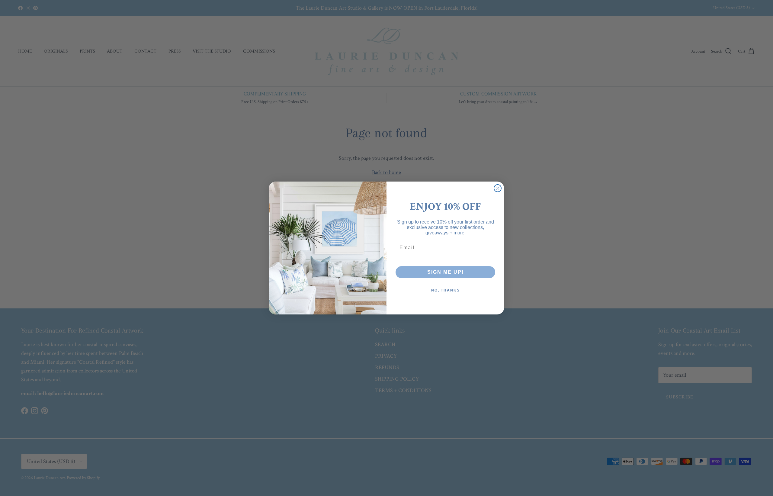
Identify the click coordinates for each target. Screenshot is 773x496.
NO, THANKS (445, 290)
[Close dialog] (497, 188)
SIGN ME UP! (445, 272)
